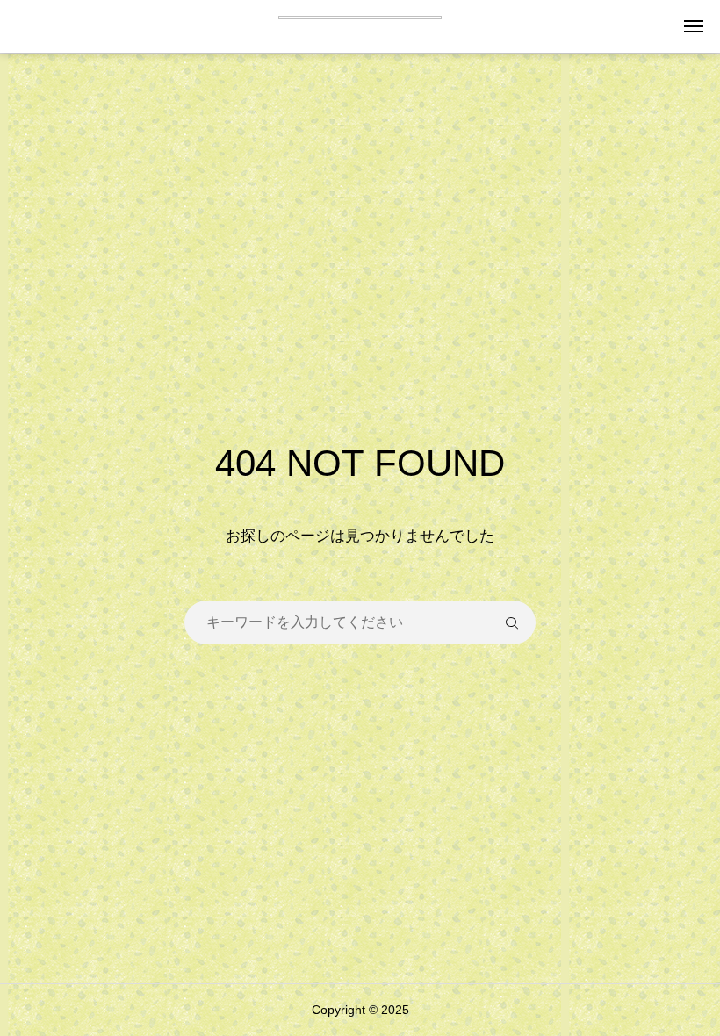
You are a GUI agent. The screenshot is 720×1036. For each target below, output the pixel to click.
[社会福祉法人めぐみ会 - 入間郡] (360, 26)
